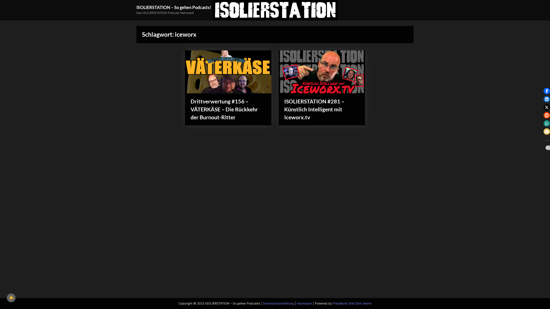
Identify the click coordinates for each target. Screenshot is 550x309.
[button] (547, 91)
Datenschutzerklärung (278, 303)
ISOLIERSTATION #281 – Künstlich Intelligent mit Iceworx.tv (314, 109)
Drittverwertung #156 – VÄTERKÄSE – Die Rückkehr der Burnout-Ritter (224, 109)
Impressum (304, 303)
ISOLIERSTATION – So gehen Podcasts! (173, 7)
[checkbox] (11, 298)
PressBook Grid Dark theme (352, 303)
